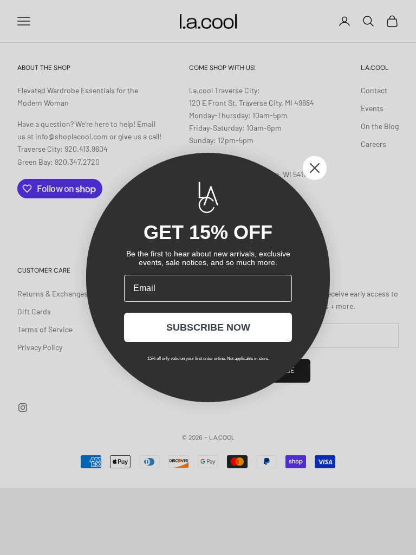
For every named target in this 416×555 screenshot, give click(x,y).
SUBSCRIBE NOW (208, 327)
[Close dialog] (315, 168)
